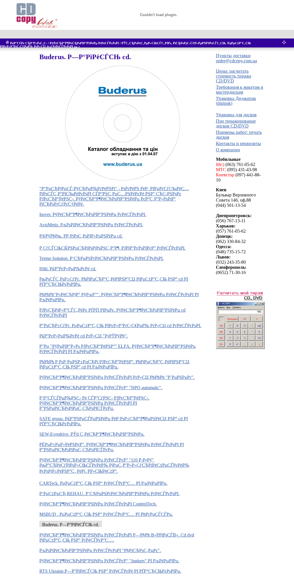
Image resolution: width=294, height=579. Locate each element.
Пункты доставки (233, 55)
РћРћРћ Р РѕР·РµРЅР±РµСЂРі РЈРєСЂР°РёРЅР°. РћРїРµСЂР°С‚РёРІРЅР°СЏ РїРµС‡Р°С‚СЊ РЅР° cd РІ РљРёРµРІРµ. (114, 364)
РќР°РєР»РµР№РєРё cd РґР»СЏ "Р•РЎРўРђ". (83, 335)
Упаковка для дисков (236, 114)
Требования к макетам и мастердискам (239, 89)
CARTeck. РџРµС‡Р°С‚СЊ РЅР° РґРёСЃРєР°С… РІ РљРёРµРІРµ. (103, 483)
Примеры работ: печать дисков (239, 135)
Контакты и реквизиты (238, 143)
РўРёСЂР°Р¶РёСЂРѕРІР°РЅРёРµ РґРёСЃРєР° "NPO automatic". (100, 387)
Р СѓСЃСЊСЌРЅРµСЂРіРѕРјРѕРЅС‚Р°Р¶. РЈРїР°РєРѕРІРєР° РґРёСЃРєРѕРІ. (112, 248)
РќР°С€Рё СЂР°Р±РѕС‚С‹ (28, 43)
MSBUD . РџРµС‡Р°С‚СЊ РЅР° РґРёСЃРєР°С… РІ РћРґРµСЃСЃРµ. (106, 514)
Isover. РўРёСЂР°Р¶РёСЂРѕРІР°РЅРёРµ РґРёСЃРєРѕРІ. (92, 214)
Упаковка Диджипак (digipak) (236, 101)
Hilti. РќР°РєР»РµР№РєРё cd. (67, 268)
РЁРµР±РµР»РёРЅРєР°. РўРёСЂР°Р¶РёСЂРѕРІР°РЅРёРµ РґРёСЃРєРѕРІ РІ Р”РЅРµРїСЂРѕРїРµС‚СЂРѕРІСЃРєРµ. (111, 447)
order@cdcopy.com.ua (236, 60)
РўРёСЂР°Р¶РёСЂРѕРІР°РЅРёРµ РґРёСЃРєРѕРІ (84, 43)
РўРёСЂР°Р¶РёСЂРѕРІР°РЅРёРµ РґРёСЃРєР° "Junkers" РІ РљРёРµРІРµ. (109, 560)
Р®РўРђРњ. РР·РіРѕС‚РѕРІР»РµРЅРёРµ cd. (81, 235)
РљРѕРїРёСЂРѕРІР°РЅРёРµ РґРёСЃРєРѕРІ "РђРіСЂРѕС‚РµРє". (100, 550)
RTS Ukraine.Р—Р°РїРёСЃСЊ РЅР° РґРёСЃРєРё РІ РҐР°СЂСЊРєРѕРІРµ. (110, 571)
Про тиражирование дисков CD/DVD (236, 123)
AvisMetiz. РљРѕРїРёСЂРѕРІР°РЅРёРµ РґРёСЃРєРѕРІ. (91, 224)
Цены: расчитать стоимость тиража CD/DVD (233, 76)
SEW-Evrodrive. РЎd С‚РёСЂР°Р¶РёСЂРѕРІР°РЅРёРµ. (91, 434)
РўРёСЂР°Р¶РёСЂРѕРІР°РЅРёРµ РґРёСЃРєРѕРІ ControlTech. (98, 503)
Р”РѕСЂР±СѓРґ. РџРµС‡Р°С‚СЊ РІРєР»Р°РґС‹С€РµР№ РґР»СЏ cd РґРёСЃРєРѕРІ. (120, 325)
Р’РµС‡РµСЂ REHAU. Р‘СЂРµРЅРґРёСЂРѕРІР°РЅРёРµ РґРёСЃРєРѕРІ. (109, 493)
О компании (228, 149)
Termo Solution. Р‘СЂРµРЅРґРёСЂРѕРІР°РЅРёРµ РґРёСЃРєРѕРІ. (101, 258)
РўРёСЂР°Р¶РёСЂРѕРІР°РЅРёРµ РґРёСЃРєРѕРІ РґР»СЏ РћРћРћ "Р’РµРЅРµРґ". (117, 377)
